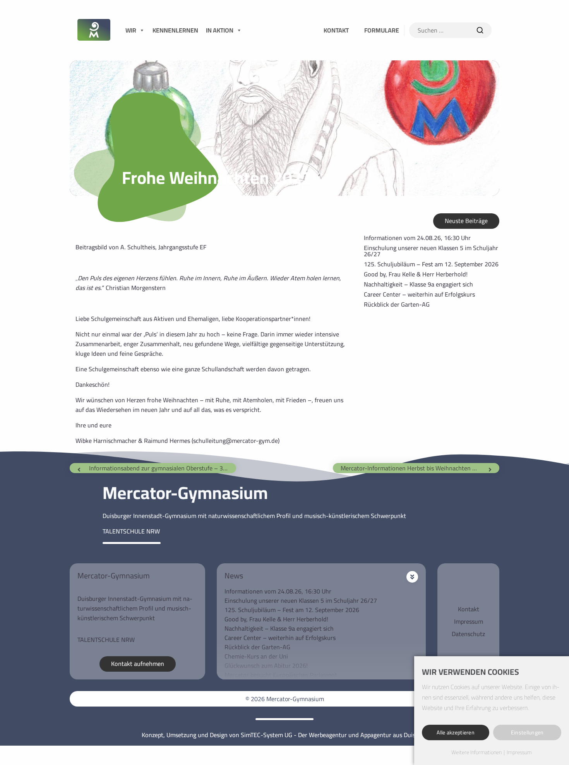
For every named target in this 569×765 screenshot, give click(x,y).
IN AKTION (219, 30)
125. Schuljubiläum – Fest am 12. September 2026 (431, 264)
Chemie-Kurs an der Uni (256, 656)
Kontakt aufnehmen (137, 663)
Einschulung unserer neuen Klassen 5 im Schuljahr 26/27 (431, 251)
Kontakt (468, 609)
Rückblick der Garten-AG (397, 304)
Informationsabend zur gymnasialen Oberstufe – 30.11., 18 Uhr (162, 468)
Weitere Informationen (476, 752)
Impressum (468, 621)
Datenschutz (468, 634)
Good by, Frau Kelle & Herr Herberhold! (416, 274)
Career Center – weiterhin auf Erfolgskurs (419, 294)
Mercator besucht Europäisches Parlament (281, 675)
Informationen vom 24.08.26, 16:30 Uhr (417, 238)
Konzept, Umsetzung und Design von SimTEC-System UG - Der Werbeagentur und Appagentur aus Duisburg (284, 735)
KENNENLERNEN (175, 30)
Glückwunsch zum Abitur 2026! (266, 665)
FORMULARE (381, 30)
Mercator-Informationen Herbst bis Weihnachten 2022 (413, 468)
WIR (130, 30)
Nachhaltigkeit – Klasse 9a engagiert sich (418, 284)
